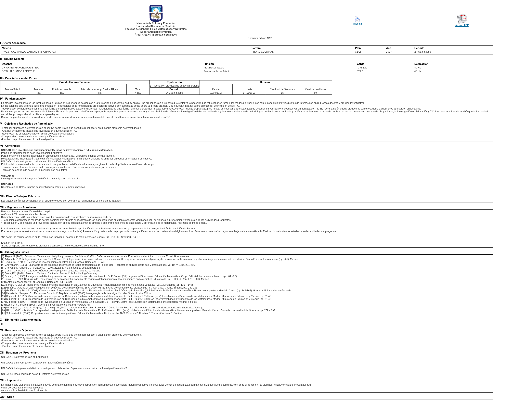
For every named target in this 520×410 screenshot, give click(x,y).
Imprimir (357, 23)
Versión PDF (462, 25)
